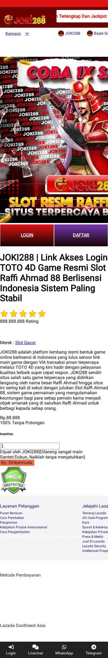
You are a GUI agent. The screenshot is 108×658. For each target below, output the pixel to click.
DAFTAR (81, 235)
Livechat (35, 653)
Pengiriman (8, 522)
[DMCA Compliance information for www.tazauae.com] (13, 492)
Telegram (94, 653)
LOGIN (27, 235)
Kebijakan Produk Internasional (23, 527)
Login (11, 653)
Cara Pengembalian (15, 532)
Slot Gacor (25, 342)
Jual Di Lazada (93, 541)
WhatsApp (64, 653)
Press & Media (92, 537)
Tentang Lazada (94, 513)
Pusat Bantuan (11, 513)
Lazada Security (94, 546)
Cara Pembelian (12, 518)
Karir (85, 522)
